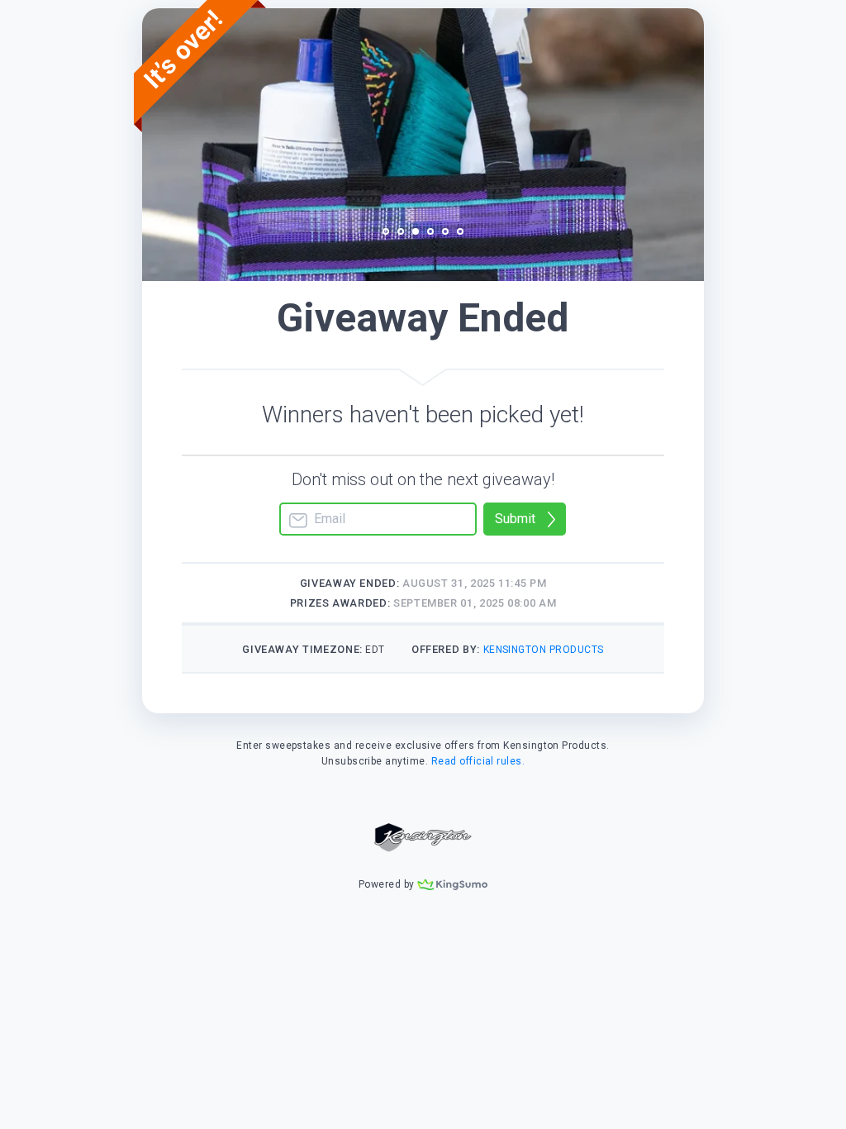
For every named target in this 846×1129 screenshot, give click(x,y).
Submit (515, 518)
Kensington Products (543, 649)
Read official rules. (478, 761)
